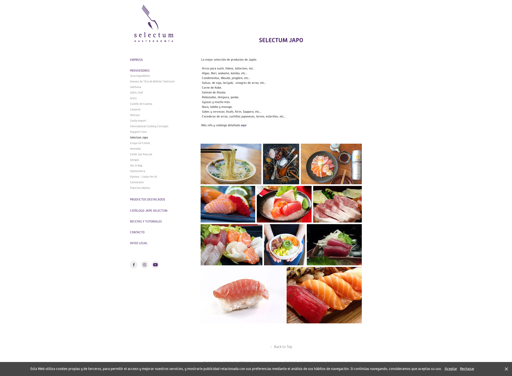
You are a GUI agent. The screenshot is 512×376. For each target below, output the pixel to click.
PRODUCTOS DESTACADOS (147, 199)
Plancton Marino (140, 188)
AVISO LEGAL (139, 243)
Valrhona (135, 87)
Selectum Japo (139, 137)
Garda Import (138, 120)
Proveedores (140, 70)
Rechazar (467, 369)
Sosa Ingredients (140, 75)
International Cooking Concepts (149, 126)
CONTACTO (137, 232)
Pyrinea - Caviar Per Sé (143, 176)
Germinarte (137, 182)
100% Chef (136, 92)
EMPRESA (136, 59)
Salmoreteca (137, 171)
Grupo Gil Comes (140, 143)
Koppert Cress (138, 131)
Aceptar (451, 369)
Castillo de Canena (141, 103)
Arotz (133, 98)
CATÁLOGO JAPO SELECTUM (148, 210)
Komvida (135, 148)
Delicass (135, 115)
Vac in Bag (136, 165)
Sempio (134, 159)
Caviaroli (135, 109)
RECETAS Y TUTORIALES (146, 221)
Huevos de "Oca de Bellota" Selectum (152, 81)
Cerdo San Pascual (141, 154)
